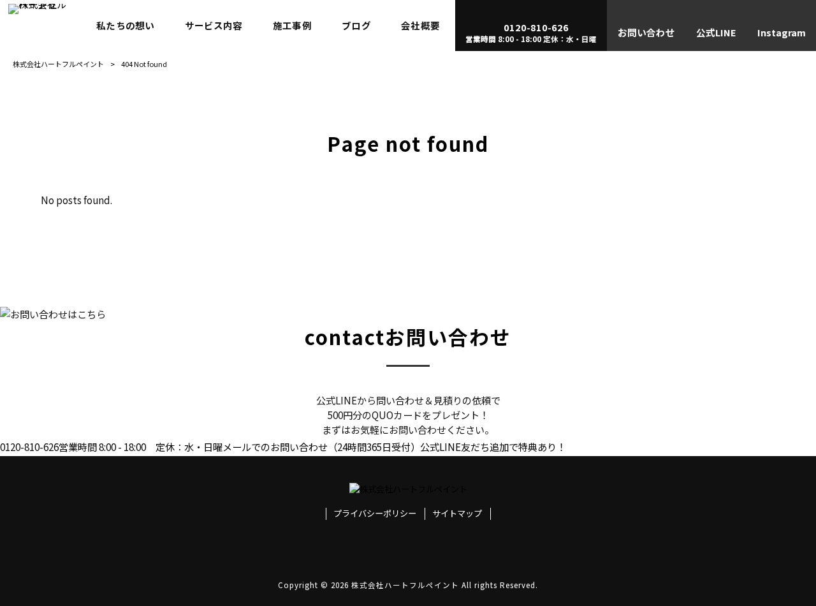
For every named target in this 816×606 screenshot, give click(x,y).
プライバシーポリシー (374, 513)
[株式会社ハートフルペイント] (40, 25)
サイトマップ (457, 513)
